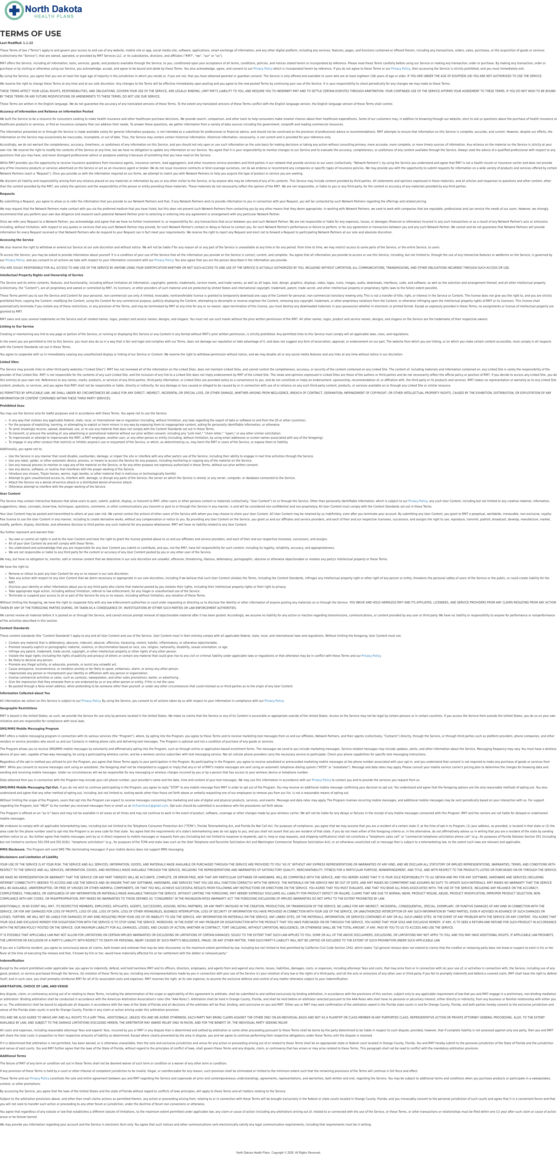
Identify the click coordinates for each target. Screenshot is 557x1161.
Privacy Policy (263, 68)
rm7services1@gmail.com (150, 805)
